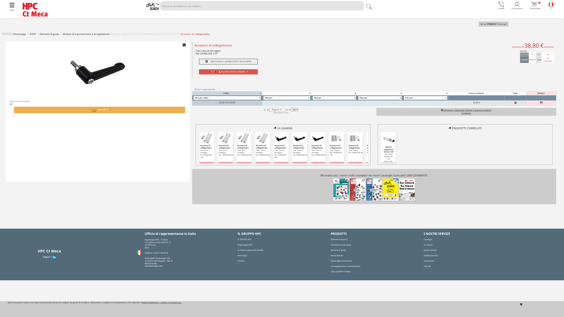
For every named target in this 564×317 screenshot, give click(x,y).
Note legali (242, 255)
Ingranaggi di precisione (341, 261)
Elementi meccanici (339, 239)
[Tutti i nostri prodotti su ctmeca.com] (390, 189)
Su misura (428, 245)
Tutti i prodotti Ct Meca (341, 271)
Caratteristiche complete (233, 71)
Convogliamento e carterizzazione (345, 266)
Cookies (241, 261)
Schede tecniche (431, 255)
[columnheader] (227, 93)
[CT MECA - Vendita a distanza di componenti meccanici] (36, 10)
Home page (19, 34)
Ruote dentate (337, 255)
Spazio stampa (430, 250)
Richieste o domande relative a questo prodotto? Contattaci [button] (467, 112)
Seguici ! (47, 256)
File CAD (101, 109)
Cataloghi (428, 239)
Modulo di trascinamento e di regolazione (86, 34)
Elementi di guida (50, 34)
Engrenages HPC (245, 245)
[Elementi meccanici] (358, 189)
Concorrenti (429, 261)
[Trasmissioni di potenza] (374, 189)
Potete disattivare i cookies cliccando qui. (161, 302)
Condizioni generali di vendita (250, 250)
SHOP (33, 34)
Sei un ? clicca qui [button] (493, 24)
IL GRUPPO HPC (244, 239)
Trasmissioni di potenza (341, 245)
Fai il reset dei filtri (206, 89)
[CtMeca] (551, 4)
